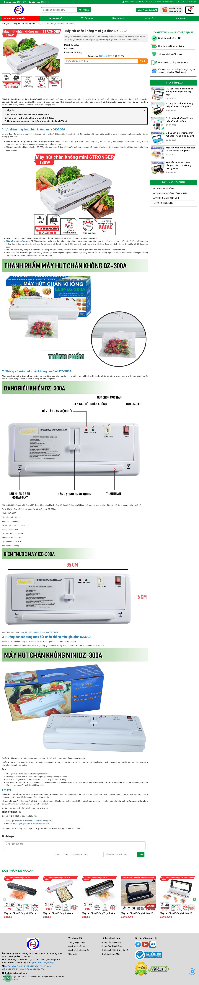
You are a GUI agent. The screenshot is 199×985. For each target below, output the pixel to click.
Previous (4, 899)
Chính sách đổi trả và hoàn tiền (115, 950)
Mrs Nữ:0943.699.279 (37, 966)
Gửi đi (143, 61)
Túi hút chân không (163, 203)
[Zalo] (152, 944)
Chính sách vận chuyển (78, 950)
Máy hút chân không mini (24, 23)
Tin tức (150, 18)
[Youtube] (145, 944)
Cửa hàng (88, 18)
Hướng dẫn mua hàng (111, 942)
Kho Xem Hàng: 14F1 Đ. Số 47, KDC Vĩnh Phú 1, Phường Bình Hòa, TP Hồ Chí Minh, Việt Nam (160, 2)
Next (194, 899)
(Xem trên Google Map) (43, 962)
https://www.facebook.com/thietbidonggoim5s (34, 821)
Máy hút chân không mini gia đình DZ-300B (39, 632)
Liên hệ (182, 18)
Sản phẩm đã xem (147, 10)
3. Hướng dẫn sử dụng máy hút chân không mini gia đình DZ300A (36, 121)
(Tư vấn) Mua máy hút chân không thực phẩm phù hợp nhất (179, 91)
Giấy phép (72, 954)
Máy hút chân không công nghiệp (170, 193)
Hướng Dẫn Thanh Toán (112, 946)
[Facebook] (138, 944)
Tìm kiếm (85, 10)
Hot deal (119, 18)
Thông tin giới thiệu (76, 942)
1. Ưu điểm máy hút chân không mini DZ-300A (27, 115)
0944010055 (106, 56)
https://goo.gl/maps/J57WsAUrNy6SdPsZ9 (31, 823)
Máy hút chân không (163, 188)
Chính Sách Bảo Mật (111, 954)
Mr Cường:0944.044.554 (33, 969)
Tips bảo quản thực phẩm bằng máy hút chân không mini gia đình (178, 165)
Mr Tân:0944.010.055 (14, 966)
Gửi (141, 854)
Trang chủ (56, 18)
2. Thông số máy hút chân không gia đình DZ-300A (29, 118)
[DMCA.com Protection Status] (141, 969)
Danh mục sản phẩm (16, 18)
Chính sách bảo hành (77, 946)
